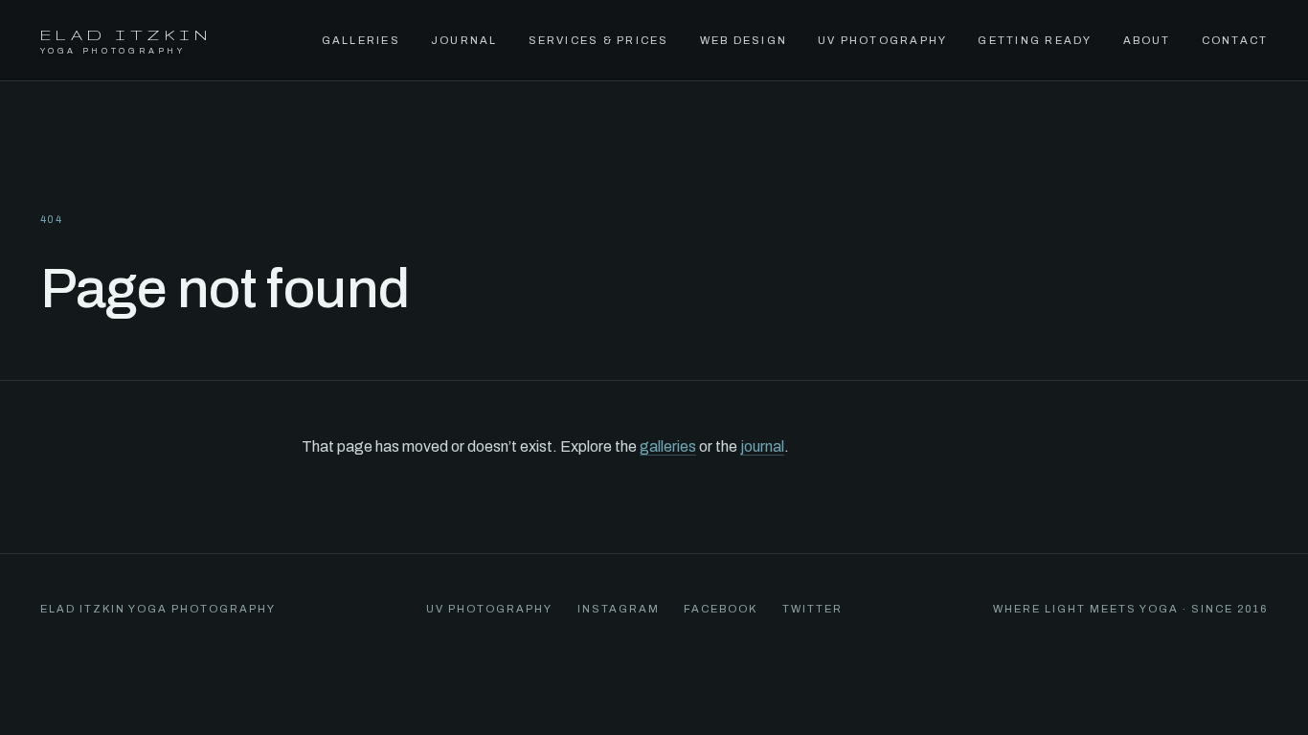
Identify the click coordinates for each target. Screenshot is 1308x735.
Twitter (812, 608)
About (1147, 40)
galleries (668, 446)
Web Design (743, 40)
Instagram (618, 608)
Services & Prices (599, 40)
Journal (464, 40)
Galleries (361, 40)
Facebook (720, 608)
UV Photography (882, 40)
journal (762, 446)
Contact (1235, 40)
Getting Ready (1035, 40)
